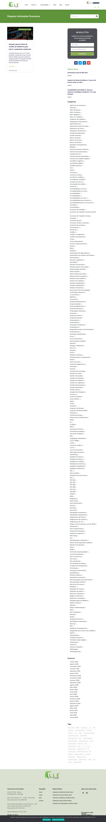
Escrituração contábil (77, 341)
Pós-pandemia (75, 561)
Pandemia (73, 526)
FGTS (71, 352)
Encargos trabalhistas (77, 334)
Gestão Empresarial (77, 385)
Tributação (74, 642)
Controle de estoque (77, 225)
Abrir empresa (75, 110)
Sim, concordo (46, 819)
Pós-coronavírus (75, 556)
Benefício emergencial (78, 145)
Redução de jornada (81, 757)
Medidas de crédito (76, 461)
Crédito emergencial (77, 237)
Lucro (72, 447)
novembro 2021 (75, 666)
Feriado (72, 350)
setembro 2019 (75, 703)
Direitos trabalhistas (77, 283)
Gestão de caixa (75, 373)
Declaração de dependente (79, 253)
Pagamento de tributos (78, 519)
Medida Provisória (76, 459)
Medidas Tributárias (77, 468)
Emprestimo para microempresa (81, 329)
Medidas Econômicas (77, 464)
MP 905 (72, 480)
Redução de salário (76, 591)
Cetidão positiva (75, 165)
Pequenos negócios (77, 533)
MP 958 (72, 491)
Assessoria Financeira (77, 131)
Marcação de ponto (77, 452)
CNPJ (72, 170)
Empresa (73, 313)
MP (71, 478)
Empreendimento (76, 308)
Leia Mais (69, 75)
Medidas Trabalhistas (77, 466)
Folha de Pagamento (77, 364)
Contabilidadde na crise (78, 191)
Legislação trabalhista (77, 438)
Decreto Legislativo (77, 260)
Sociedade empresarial (78, 621)
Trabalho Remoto (76, 638)
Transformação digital (78, 640)
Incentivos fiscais (76, 415)
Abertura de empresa (77, 105)
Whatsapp (73, 649)
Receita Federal (75, 575)
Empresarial (74, 320)
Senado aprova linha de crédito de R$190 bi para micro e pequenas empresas (20, 46)
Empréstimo (74, 327)
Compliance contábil (77, 179)
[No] (104, 818)
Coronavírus (74, 227)
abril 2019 (73, 715)
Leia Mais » (12, 66)
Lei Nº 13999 (74, 441)
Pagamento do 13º (76, 522)
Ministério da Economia (78, 475)
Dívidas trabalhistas (77, 285)
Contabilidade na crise (78, 198)
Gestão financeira (76, 387)
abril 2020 (73, 694)
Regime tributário (76, 596)
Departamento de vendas (79, 267)
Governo (73, 394)
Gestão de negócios (77, 383)
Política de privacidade (58, 819)
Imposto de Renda (76, 408)
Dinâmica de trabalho (77, 278)
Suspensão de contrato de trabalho (82, 631)
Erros (72, 336)
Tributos (73, 644)
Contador (73, 205)
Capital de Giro (75, 154)
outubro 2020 (75, 680)
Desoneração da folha (77, 269)
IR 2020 (72, 424)
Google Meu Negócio (77, 392)
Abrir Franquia (75, 112)
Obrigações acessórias (78, 512)
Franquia (73, 366)
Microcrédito (74, 473)
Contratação (74, 207)
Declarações (74, 257)
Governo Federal (76, 396)
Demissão (73, 262)
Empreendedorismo (77, 306)
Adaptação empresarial (78, 121)
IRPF (71, 427)
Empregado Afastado (77, 311)
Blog (61, 5)
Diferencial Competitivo (78, 276)
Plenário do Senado (77, 545)
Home (26, 5)
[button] (76, 63)
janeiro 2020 (74, 701)
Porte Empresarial (76, 554)
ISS (85, 746)
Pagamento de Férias (77, 517)
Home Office (74, 399)
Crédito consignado (77, 234)
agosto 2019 (74, 706)
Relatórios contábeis (77, 598)
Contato (67, 5)
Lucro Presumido (76, 450)
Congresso (70, 730)
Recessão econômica (77, 577)
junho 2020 (74, 689)
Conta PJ (73, 186)
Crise (71, 239)
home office (80, 743)
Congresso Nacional (79, 730)
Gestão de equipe (76, 376)
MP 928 (72, 485)
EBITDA (72, 297)
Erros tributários (76, 339)
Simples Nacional (76, 619)
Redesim (73, 587)
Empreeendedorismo (77, 302)
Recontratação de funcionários (81, 580)
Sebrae (72, 605)
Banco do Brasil (75, 142)
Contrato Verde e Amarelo (79, 223)
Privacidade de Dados (77, 563)
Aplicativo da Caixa (76, 128)
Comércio (73, 172)
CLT (71, 168)
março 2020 (74, 696)
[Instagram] (98, 7)
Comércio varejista (76, 177)
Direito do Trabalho (77, 281)
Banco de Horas (75, 140)
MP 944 (72, 489)
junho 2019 (73, 710)
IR (70, 422)
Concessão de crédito (77, 184)
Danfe (72, 246)
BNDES (72, 147)
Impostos (73, 413)
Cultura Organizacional (78, 244)
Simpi (72, 617)
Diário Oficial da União (78, 274)
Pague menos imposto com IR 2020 (82, 524)
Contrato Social (75, 220)
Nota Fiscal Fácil (75, 503)
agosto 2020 (74, 685)
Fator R (72, 348)
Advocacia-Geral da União (79, 126)
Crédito (72, 232)
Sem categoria (75, 612)
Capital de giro (84, 727)
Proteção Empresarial (77, 570)
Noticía (72, 505)
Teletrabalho (74, 635)
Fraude (72, 369)
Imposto (73, 406)
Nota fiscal (73, 501)
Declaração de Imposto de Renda (82, 255)
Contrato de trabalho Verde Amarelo (83, 212)
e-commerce (74, 295)
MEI (71, 471)
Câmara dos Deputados (78, 152)
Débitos (72, 251)
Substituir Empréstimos (78, 628)
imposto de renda (72, 746)
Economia (73, 299)
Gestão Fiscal (74, 390)
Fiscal (72, 359)
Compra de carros (76, 182)
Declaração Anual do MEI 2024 (78, 72)
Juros (89, 746)
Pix (71, 538)
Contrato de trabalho (77, 209)
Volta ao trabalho (76, 647)
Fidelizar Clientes (76, 355)
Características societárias (79, 156)
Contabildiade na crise (78, 189)
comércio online (75, 175)
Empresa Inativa (75, 315)
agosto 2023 (74, 664)
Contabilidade (75, 193)
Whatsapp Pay (75, 651)
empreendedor (83, 735)
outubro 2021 (74, 669)
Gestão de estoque (76, 378)
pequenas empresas (79, 754)
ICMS (71, 403)
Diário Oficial (74, 271)
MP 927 (72, 482)
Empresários (74, 322)
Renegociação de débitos (79, 600)
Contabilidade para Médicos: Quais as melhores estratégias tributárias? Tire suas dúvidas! (82, 92)
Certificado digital (76, 163)
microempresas (71, 751)
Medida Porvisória (76, 457)
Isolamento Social (76, 429)
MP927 (72, 494)
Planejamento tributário (78, 540)
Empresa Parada (76, 318)
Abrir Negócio (75, 115)
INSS (71, 420)
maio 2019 (73, 713)
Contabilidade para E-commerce (81, 203)
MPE (71, 496)
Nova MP (73, 510)
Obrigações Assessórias (78, 515)
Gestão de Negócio (72, 741)
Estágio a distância (76, 346)
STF (71, 626)
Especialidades (44, 5)
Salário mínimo (75, 603)
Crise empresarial (76, 241)
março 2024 (74, 662)
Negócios (73, 499)
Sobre (54, 5)
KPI (71, 436)
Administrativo (75, 124)
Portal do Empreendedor (79, 552)
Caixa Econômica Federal (79, 149)
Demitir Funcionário (77, 264)
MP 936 (72, 487)
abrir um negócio (76, 117)
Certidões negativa (76, 161)
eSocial (72, 343)
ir (82, 746)
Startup (72, 624)
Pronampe (73, 568)
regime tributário (82, 759)
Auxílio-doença (75, 135)
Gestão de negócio (76, 380)
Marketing (73, 454)
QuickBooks (74, 573)
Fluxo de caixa (75, 362)
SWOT (72, 633)
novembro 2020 (75, 678)
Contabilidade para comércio (80, 200)
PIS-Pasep (73, 536)
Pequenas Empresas (77, 531)
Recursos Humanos (77, 584)
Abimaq (72, 108)
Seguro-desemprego (77, 607)
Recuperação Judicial (77, 582)
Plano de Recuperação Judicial (81, 543)
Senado (72, 614)
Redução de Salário (72, 759)
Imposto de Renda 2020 (78, 410)
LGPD (72, 443)
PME (71, 547)
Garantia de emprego (77, 371)
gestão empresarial (83, 741)
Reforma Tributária (77, 593)
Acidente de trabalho (77, 119)
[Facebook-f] (95, 7)
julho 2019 (73, 708)
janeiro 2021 (74, 673)
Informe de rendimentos (78, 417)
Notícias (73, 508)
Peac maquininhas (76, 529)
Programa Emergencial (78, 566)
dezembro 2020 (75, 676)
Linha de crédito (75, 445)
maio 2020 (73, 692)
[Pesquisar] (97, 16)
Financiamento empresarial (80, 357)
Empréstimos (74, 332)
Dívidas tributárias (76, 288)
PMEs (72, 549)
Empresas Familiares (77, 325)
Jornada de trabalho (77, 431)
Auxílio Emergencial (77, 133)
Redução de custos (76, 589)
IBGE (71, 401)
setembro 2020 (75, 682)
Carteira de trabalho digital (79, 159)
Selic (71, 610)
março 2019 (74, 717)
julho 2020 (73, 687)
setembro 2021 (75, 671)
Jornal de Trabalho (76, 434)
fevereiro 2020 (75, 699)
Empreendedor (75, 304)
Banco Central (75, 138)
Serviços (33, 5)
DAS (71, 248)
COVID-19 (73, 230)
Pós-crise (73, 559)
